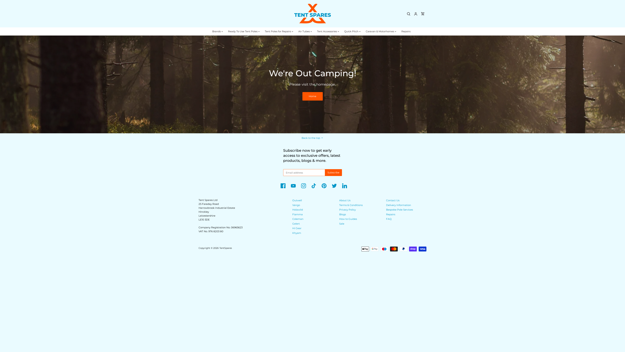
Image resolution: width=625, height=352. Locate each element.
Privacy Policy (347, 209)
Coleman (297, 218)
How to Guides (348, 218)
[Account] (415, 13)
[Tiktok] (313, 185)
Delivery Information (398, 205)
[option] (312, 84)
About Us (344, 200)
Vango (296, 205)
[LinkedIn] (344, 185)
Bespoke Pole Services (399, 209)
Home (312, 96)
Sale (341, 223)
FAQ (389, 218)
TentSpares (225, 248)
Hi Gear (296, 228)
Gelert (296, 223)
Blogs (342, 214)
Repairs (390, 214)
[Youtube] (293, 185)
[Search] (408, 13)
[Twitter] (334, 185)
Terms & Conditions (351, 205)
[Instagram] (303, 185)
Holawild (297, 209)
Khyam (296, 233)
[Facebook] (283, 185)
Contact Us (392, 200)
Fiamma (297, 214)
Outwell (297, 200)
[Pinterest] (324, 185)
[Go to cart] (423, 13)
